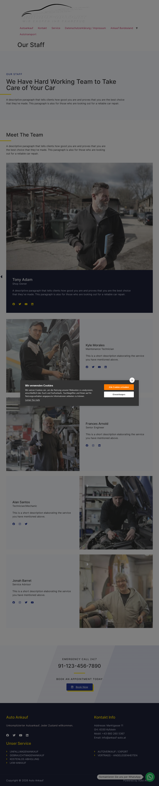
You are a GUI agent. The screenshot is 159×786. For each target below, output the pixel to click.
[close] (132, 380)
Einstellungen (119, 394)
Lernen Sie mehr (32, 400)
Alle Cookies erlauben (119, 387)
